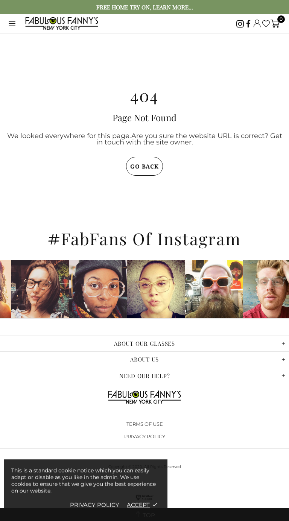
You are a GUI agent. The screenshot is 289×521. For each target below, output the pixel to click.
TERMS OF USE (144, 424)
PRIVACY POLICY (144, 436)
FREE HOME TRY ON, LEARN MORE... (144, 7)
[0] (275, 23)
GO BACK (144, 166)
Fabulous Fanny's (61, 24)
